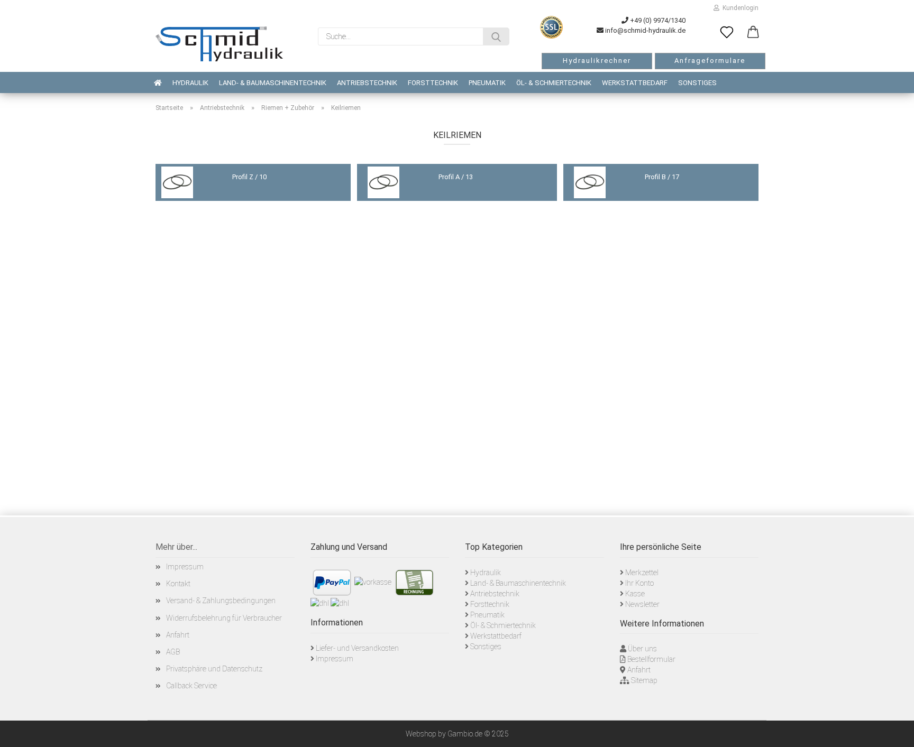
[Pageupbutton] (893, 731)
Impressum (185, 566)
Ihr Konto (639, 583)
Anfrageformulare (709, 60)
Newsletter (642, 604)
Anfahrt (177, 635)
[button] (753, 33)
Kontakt (178, 583)
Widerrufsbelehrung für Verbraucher (224, 618)
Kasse (635, 593)
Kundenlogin (738, 8)
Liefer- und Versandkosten (357, 648)
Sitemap (644, 680)
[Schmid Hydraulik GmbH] (219, 44)
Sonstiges (697, 83)
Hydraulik (190, 83)
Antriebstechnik (367, 83)
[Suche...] (496, 36)
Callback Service (191, 685)
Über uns (642, 648)
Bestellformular (651, 659)
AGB (173, 652)
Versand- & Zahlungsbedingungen (221, 600)
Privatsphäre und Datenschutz (214, 669)
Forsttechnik (433, 83)
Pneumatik (487, 83)
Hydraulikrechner (597, 60)
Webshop (421, 734)
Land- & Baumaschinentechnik (272, 83)
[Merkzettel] (727, 33)
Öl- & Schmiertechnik (553, 83)
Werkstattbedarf (635, 83)
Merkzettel (642, 572)
